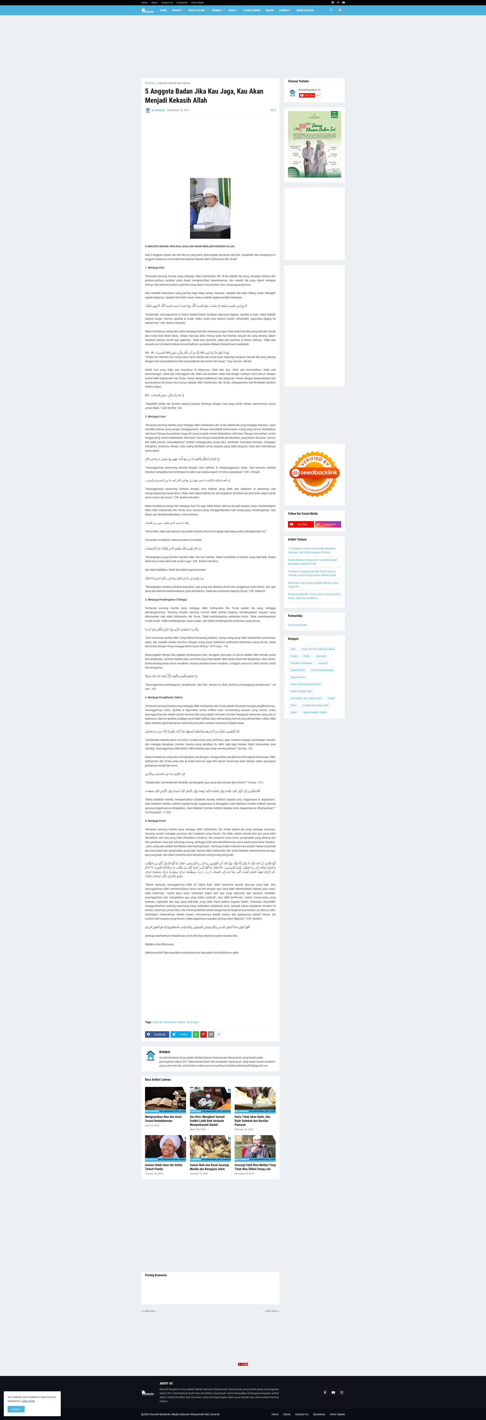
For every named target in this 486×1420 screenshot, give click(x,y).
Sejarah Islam (297, 677)
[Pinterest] (203, 1034)
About (154, 2)
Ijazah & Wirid (297, 670)
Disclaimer (182, 2)
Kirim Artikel (197, 2)
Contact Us (167, 2)
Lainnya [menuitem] (284, 10)
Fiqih (293, 649)
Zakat (293, 712)
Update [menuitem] (176, 10)
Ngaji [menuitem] (232, 10)
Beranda (150, 83)
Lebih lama (271, 1311)
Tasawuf (323, 663)
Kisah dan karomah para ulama (318, 649)
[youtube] (343, 2)
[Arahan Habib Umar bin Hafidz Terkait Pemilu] (165, 1148)
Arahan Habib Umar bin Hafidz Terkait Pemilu (163, 1167)
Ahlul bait (321, 656)
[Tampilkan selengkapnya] (218, 1034)
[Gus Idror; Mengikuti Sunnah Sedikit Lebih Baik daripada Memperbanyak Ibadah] (210, 1100)
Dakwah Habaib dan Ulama (174, 83)
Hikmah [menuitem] (216, 10)
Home (144, 2)
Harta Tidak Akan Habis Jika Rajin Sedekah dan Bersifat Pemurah (252, 1121)
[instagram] (338, 2)
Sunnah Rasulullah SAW (315, 705)
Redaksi (164, 1052)
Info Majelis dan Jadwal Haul (306, 698)
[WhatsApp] (196, 1034)
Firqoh (306, 656)
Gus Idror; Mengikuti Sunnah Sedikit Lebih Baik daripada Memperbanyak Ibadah (207, 1121)
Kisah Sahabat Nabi (301, 691)
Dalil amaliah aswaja (322, 670)
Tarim (293, 705)
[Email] (211, 1034)
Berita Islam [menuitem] (196, 10)
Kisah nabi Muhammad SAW (305, 684)
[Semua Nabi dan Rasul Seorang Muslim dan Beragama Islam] (210, 1148)
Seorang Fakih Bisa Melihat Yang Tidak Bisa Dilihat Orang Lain (255, 1167)
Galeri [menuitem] (270, 10)
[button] (331, 10)
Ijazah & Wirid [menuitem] (251, 10)
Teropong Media (297, 625)
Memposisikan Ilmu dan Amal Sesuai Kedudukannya (163, 1119)
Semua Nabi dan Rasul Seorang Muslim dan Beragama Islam (209, 1167)
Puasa (331, 698)
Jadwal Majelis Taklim (315, 712)
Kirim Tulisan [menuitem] (305, 10)
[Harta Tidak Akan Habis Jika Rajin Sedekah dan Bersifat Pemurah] (255, 1100)
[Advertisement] (243, 46)
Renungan (193, 1022)
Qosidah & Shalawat (301, 663)
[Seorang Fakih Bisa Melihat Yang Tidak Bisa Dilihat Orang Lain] (255, 1148)
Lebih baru (149, 1311)
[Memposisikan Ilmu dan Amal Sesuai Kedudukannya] (165, 1100)
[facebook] (332, 2)
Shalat (293, 656)
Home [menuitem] (163, 10)
